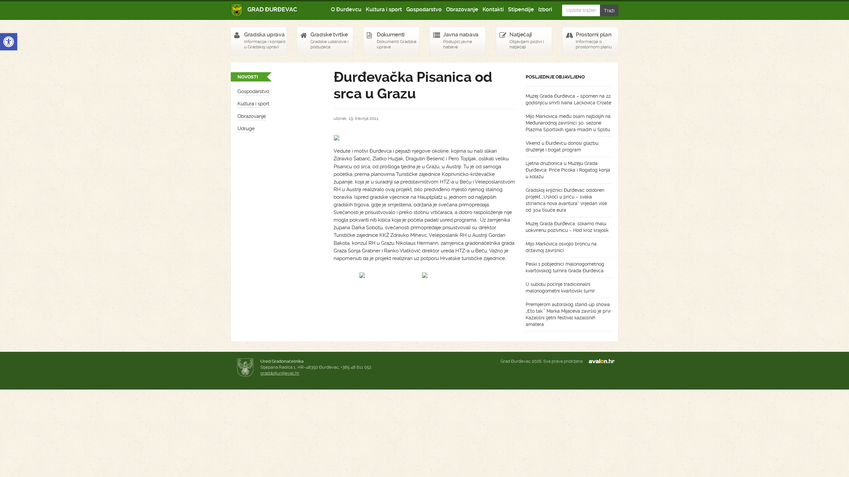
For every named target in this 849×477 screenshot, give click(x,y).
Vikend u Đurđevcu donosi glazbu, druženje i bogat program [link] (562, 146)
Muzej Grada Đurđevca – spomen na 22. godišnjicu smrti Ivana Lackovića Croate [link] (569, 99)
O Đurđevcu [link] (346, 9)
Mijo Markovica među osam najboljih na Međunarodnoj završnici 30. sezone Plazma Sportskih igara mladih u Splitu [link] (568, 123)
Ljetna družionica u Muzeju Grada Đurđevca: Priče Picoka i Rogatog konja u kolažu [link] (568, 170)
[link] (8, 41)
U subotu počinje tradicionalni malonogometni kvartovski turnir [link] (560, 287)
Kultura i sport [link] (384, 9)
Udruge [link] (246, 129)
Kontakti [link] (493, 9)
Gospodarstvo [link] (424, 9)
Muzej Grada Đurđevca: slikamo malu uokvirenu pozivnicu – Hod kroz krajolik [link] (567, 227)
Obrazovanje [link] (462, 9)
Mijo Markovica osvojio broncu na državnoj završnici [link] (561, 247)
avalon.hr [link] (604, 361)
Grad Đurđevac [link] (264, 10)
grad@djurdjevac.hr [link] (279, 373)
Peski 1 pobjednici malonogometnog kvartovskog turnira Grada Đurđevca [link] (565, 267)
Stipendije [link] (521, 9)
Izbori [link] (545, 9)
